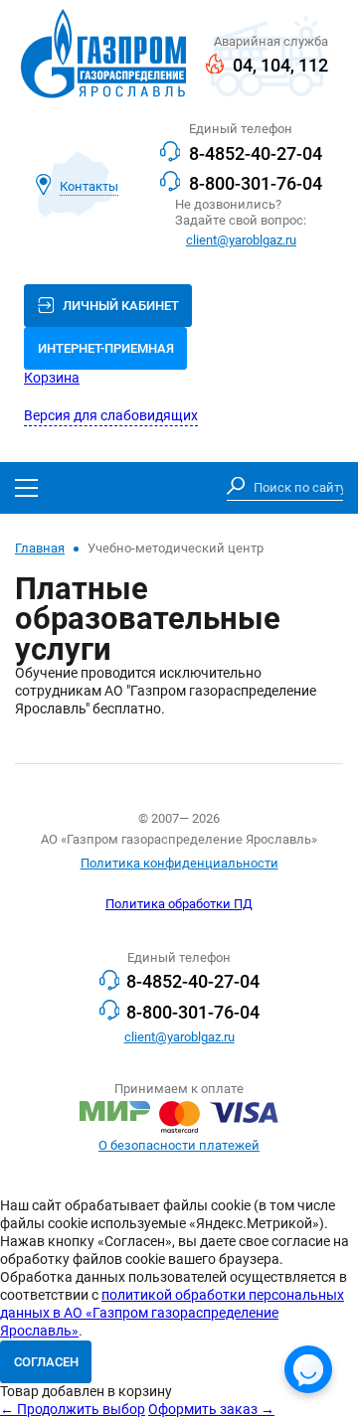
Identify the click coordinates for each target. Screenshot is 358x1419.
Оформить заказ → (211, 1409)
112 (313, 65)
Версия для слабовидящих (111, 415)
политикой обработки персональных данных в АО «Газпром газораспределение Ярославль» (172, 1313)
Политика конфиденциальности (179, 863)
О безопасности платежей (179, 1145)
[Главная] (103, 56)
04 (243, 65)
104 (275, 65)
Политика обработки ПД (179, 903)
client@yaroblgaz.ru (241, 240)
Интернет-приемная (106, 348)
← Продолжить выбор (72, 1409)
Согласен (46, 1361)
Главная (40, 548)
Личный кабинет (121, 305)
